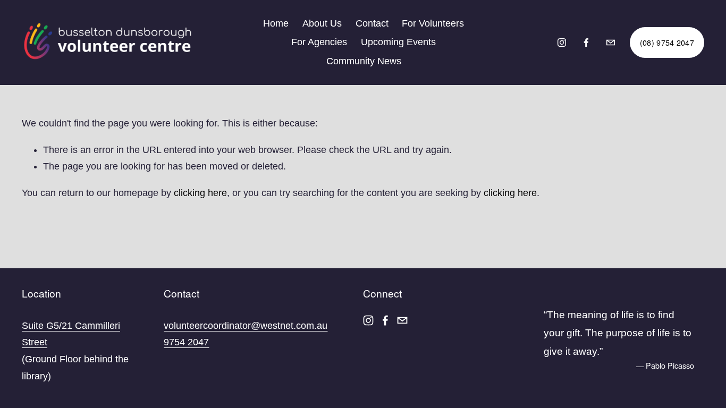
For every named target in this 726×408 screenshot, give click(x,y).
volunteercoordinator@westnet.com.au (245, 325)
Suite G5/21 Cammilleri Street (71, 334)
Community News (363, 61)
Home (276, 23)
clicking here (200, 193)
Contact (372, 23)
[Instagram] (561, 42)
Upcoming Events (398, 42)
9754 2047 (186, 342)
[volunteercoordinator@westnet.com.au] (610, 42)
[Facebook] (586, 42)
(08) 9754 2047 (667, 42)
